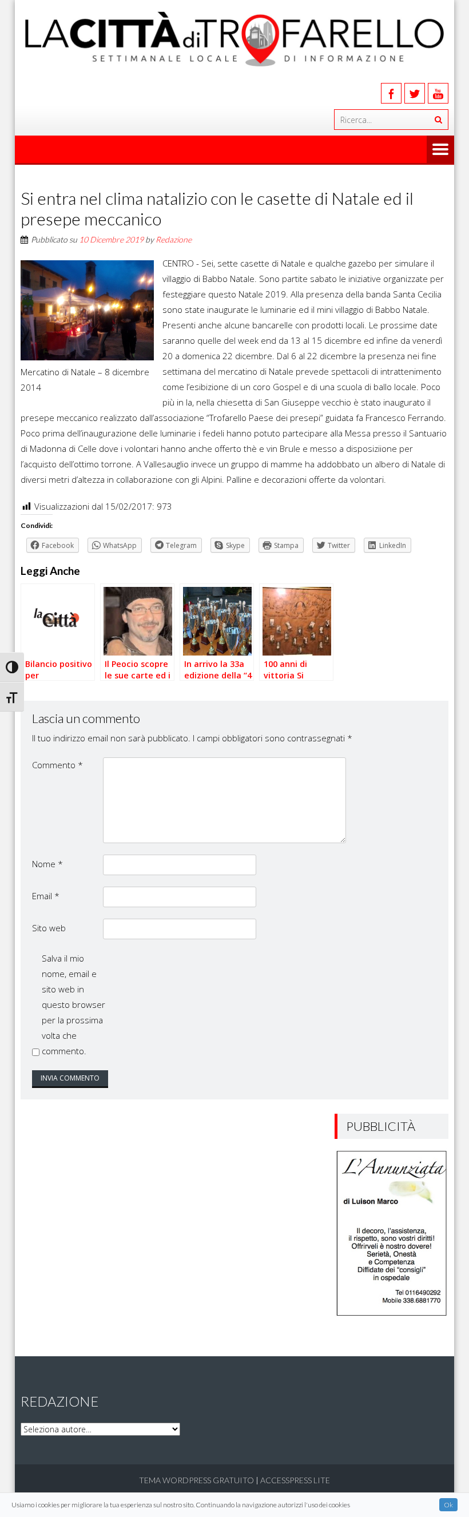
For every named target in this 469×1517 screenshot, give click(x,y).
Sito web (49, 928)
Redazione (174, 239)
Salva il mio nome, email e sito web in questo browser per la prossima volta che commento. (73, 1004)
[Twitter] (414, 93)
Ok (448, 1504)
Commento (57, 765)
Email (45, 896)
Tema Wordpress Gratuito (196, 1480)
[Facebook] (391, 93)
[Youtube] (438, 93)
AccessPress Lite (295, 1480)
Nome (47, 863)
